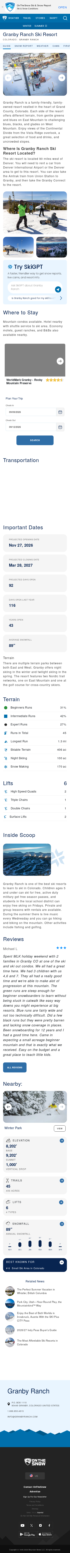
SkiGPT (53, 18)
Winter (27, 26)
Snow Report (24, 45)
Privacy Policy (34, 1501)
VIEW (60, 1128)
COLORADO (10, 39)
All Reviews (14, 1067)
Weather (13, 18)
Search (35, 440)
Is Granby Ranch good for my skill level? (34, 298)
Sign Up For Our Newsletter (35, 1496)
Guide (7, 45)
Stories (40, 18)
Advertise (35, 1491)
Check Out (10, 420)
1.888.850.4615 (15, 1411)
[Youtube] (22, 1525)
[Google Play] (27, 1534)
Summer (39, 26)
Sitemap (35, 1508)
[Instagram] (40, 1525)
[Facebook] (49, 1525)
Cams (56, 45)
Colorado (39, 1268)
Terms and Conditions (35, 1505)
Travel (27, 18)
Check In (10, 405)
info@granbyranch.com (22, 1416)
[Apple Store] (45, 1534)
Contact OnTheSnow (35, 1486)
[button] (65, 18)
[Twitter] (31, 1525)
